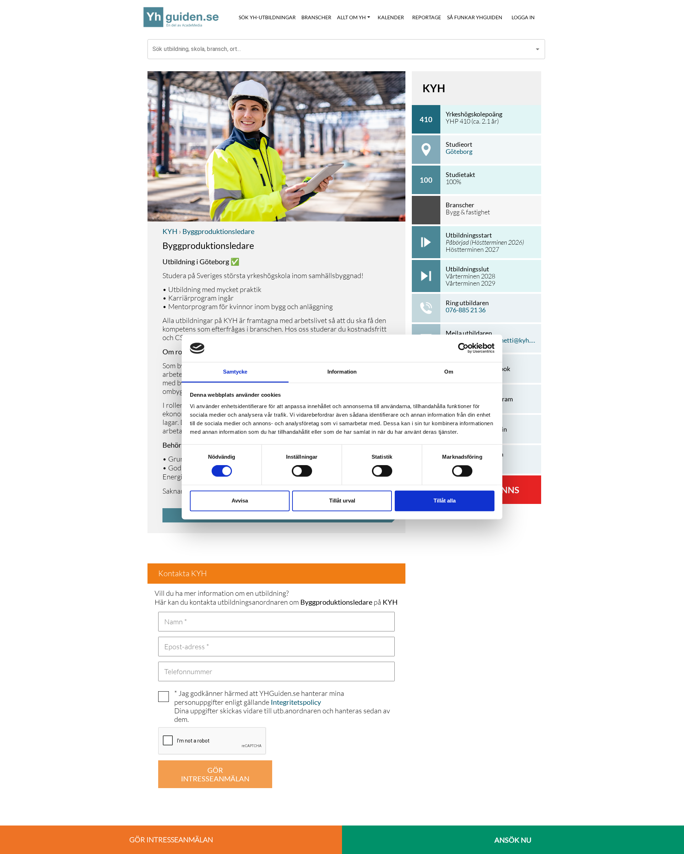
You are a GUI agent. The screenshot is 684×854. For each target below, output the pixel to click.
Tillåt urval (342, 501)
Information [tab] (342, 372)
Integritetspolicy (296, 702)
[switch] (302, 471)
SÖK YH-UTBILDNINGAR (267, 17)
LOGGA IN (523, 17)
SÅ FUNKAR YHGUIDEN (474, 17)
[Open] (538, 49)
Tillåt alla (445, 501)
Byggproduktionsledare (217, 231)
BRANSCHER (316, 17)
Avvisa (240, 501)
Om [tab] (448, 372)
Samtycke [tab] (235, 372)
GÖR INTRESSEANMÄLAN (215, 774)
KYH (169, 231)
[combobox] (341, 49)
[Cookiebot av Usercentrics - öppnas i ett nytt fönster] (463, 348)
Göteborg (459, 151)
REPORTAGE (426, 17)
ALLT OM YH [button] (351, 17)
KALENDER (391, 17)
